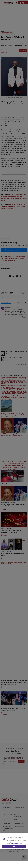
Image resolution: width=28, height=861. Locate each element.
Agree (14, 846)
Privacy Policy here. (17, 843)
